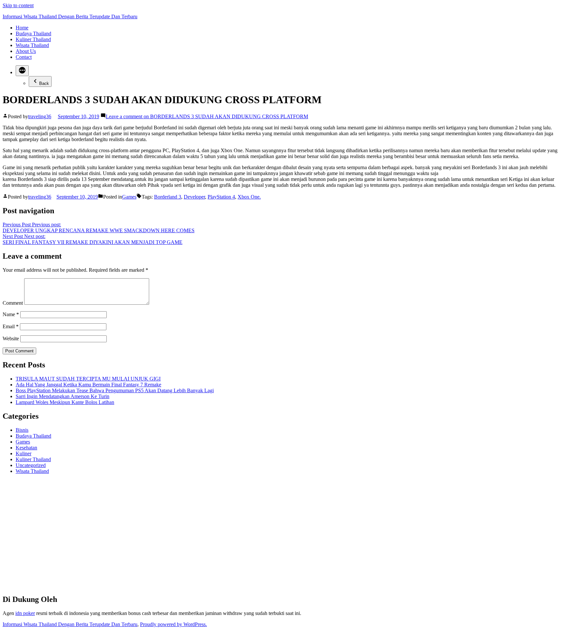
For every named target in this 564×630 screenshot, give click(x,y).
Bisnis (22, 430)
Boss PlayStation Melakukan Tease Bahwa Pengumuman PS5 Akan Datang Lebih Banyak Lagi (115, 390)
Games (129, 197)
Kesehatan (26, 447)
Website (11, 338)
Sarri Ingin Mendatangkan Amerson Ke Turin (62, 396)
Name (11, 314)
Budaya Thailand (33, 33)
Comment (13, 303)
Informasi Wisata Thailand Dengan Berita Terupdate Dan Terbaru (70, 16)
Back (44, 83)
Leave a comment (207, 116)
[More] (22, 70)
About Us (26, 51)
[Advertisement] (198, 537)
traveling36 (39, 116)
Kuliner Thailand (33, 39)
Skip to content (18, 5)
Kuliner (23, 453)
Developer (194, 197)
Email (11, 326)
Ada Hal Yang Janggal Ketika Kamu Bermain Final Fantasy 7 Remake (88, 384)
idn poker (25, 613)
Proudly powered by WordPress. (173, 624)
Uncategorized (31, 465)
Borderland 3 (167, 197)
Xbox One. (249, 197)
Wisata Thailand (32, 45)
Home (22, 27)
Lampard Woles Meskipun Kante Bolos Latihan (65, 402)
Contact (24, 57)
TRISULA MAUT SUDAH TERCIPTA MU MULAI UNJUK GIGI (88, 378)
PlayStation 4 (221, 197)
